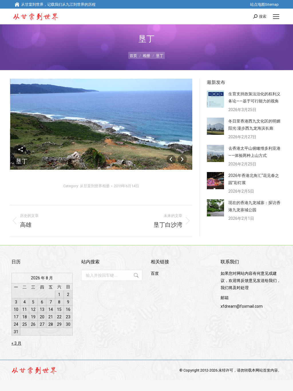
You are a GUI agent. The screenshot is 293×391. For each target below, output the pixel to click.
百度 (155, 273)
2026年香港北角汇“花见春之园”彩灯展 (253, 179)
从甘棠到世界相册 (95, 186)
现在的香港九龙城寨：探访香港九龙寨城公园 (254, 206)
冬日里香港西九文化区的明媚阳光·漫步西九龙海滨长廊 (254, 125)
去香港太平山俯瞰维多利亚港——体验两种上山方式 (254, 152)
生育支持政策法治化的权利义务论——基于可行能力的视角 (254, 97)
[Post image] (215, 99)
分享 (20, 149)
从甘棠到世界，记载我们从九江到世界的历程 (58, 4)
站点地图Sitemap (264, 4)
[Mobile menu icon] (276, 17)
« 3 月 (16, 343)
